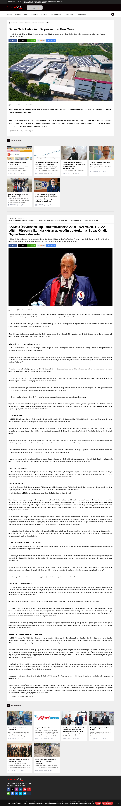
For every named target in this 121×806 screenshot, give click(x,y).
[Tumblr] (29, 793)
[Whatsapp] (8, 793)
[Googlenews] (12, 793)
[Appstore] (16, 793)
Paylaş (14, 40)
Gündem (20, 218)
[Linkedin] (20, 789)
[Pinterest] (29, 789)
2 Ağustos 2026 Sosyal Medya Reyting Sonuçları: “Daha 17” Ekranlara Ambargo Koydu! (43, 1)
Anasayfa (13, 22)
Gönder (33, 40)
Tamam (98, 803)
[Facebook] (8, 789)
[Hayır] (119, 803)
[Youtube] (24, 789)
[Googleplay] (20, 793)
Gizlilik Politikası (107, 803)
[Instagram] (16, 789)
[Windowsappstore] (24, 793)
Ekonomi (20, 22)
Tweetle (23, 40)
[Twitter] (12, 789)
